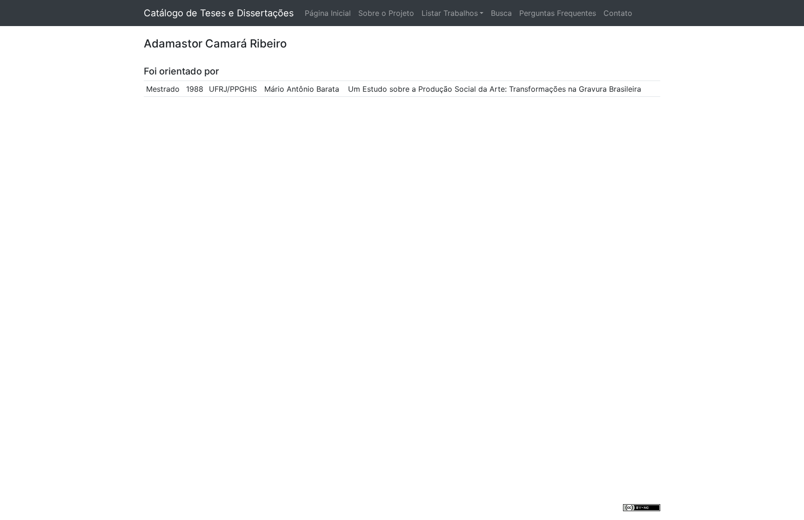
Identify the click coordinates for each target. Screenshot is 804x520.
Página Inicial (328, 13)
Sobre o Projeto (386, 13)
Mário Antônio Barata (301, 89)
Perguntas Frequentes (557, 13)
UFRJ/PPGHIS (233, 89)
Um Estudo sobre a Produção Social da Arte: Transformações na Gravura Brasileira (494, 89)
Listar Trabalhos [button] (450, 13)
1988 (194, 89)
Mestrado (163, 89)
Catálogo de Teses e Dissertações (219, 13)
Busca (501, 13)
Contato (617, 13)
